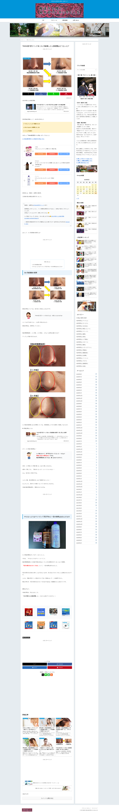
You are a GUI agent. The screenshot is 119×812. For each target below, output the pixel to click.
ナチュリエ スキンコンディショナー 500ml (44, 178)
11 (80, 189)
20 (86, 191)
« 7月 (77, 198)
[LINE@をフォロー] (46, 674)
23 (95, 191)
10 (77, 189)
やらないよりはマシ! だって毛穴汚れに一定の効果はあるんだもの (47, 266)
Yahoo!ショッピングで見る (64, 153)
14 (89, 189)
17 (77, 191)
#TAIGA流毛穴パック (38, 205)
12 (83, 189)
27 (86, 193)
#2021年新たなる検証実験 (57, 216)
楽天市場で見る (52, 153)
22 (92, 191)
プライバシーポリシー (86, 808)
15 (92, 189)
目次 (45, 261)
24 (77, 193)
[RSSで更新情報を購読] (51, 674)
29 (92, 193)
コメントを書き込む (47, 798)
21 (89, 191)
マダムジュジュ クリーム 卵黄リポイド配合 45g (45, 148)
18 (80, 191)
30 (95, 193)
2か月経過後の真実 (37, 264)
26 (83, 193)
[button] (96, 69)
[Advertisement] (47, 53)
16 (95, 189)
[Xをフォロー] (43, 674)
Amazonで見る (40, 153)
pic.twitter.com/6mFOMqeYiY (31, 218)
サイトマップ (94, 808)
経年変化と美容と (27, 637)
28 (89, 193)
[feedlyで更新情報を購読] (48, 674)
